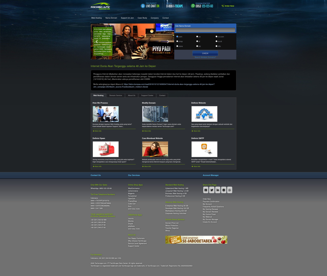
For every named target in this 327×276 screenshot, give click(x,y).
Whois (167, 230)
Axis (129, 206)
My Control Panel (209, 214)
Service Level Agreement (137, 243)
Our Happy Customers (136, 238)
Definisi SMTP (197, 138)
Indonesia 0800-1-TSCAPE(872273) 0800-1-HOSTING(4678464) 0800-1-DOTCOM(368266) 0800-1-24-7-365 (101, 203)
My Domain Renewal (210, 211)
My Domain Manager (210, 219)
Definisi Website (198, 103)
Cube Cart (132, 203)
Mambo (131, 221)
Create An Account (210, 222)
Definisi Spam (99, 138)
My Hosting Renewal (210, 209)
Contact (165, 17)
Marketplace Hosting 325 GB (176, 211)
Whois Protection (171, 225)
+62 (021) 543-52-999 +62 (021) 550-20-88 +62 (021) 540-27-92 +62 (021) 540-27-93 (98, 223)
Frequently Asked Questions (213, 206)
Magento (131, 193)
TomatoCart (132, 196)
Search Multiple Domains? (205, 57)
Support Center (133, 246)
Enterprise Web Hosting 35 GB (176, 205)
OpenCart (131, 198)
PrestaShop (132, 201)
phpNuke (131, 226)
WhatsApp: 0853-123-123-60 (101, 188)
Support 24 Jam (127, 17)
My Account (207, 204)
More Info (98, 131)
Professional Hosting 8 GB (175, 196)
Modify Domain (149, 103)
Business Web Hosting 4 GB (176, 193)
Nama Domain (111, 17)
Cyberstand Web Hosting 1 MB (176, 188)
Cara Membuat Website (152, 138)
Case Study (142, 17)
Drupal (130, 223)
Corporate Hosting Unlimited (175, 213)
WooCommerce (133, 188)
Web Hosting (96, 17)
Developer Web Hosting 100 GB (177, 208)
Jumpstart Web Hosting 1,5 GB (177, 191)
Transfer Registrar (172, 228)
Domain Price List (172, 223)
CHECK (205, 53)
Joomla (130, 218)
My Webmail (207, 217)
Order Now (207, 199)
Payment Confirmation (211, 201)
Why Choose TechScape (137, 241)
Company (155, 17)
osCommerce (133, 191)
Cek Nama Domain (183, 26)
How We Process (100, 103)
